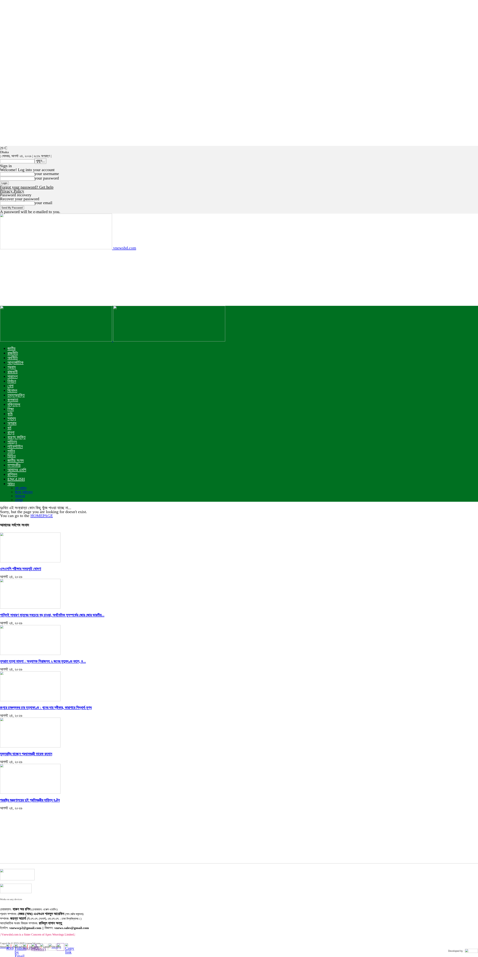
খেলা (10, 385)
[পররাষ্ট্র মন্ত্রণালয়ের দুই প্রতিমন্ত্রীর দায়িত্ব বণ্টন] (30, 792)
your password (47, 178)
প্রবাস (11, 367)
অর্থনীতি (12, 357)
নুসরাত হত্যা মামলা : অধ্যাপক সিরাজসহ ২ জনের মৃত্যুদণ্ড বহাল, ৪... (43, 661)
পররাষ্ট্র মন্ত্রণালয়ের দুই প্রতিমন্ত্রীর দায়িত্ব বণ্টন (30, 800)
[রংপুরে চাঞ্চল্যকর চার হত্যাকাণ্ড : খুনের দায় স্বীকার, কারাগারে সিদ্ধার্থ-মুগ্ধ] (30, 699)
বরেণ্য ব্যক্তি (16, 437)
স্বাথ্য (11, 418)
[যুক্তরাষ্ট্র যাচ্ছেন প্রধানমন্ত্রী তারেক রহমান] (30, 746)
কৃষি (10, 413)
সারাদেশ (12, 376)
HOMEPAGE (41, 515)
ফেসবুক (19, 500)
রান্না (10, 432)
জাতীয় (11, 348)
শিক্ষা (10, 409)
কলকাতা (12, 399)
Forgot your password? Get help (26, 187)
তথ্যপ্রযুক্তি (16, 395)
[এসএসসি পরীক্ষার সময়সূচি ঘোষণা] (30, 561)
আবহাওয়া (20, 496)
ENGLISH (16, 479)
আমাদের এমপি (16, 469)
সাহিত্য (12, 441)
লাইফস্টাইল (15, 446)
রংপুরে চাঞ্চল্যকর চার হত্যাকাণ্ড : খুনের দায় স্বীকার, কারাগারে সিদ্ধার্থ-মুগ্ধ (46, 707)
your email (43, 202)
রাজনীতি (12, 353)
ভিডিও (11, 455)
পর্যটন (11, 451)
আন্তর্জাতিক (15, 362)
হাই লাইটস (21, 488)
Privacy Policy (12, 191)
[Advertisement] (239, 278)
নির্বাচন (11, 381)
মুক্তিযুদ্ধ (13, 404)
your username (47, 173)
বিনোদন (12, 390)
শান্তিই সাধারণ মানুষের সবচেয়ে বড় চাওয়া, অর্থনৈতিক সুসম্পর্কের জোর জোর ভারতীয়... (52, 615)
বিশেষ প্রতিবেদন (23, 492)
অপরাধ (11, 423)
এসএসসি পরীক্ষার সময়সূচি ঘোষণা (20, 568)
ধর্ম (9, 427)
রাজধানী (12, 371)
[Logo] (56, 340)
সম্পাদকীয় (14, 465)
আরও (11, 483)
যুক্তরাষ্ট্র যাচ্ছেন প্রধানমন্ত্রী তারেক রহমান (26, 754)
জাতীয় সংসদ (15, 460)
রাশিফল (12, 474)
